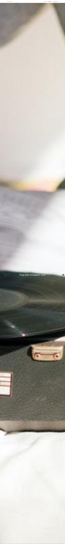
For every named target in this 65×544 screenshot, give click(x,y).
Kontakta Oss (55, 1)
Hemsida (45, 1)
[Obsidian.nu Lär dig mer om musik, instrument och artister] (10, 1)
